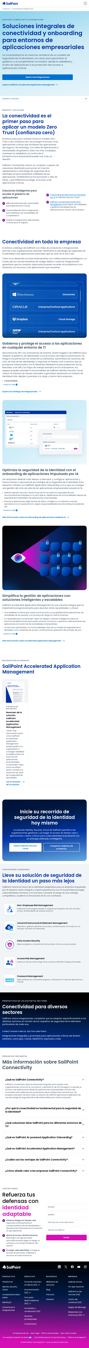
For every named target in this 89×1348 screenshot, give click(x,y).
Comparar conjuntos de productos (61, 847)
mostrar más (9, 384)
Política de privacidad (50, 1333)
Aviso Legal (34, 1333)
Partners (50, 1294)
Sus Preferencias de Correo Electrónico (50, 1337)
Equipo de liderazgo (77, 1307)
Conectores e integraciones (8, 1309)
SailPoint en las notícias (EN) (75, 1293)
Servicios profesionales (30, 1317)
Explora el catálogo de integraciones (19, 391)
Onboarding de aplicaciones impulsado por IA (68, 196)
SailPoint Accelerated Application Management (65, 203)
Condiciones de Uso (21, 1333)
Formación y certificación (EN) (32, 1310)
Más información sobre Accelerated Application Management (31, 640)
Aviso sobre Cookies (68, 1333)
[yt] (78, 1266)
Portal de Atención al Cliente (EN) (32, 1283)
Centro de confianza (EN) (75, 1301)
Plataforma (7, 1281)
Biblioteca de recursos (52, 1283)
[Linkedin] (59, 1266)
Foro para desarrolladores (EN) (31, 1300)
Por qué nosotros (76, 1286)
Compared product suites (11, 1296)
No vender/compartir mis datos (16, 1337)
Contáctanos (30, 1324)
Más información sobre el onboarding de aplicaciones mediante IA (34, 517)
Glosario (50, 1299)
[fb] (72, 1266)
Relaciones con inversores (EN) (75, 1313)
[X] (65, 1266)
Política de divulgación (77, 1337)
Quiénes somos (75, 1281)
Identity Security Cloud (9, 1288)
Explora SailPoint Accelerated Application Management (28, 84)
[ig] (85, 1266)
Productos (6, 9)
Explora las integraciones (38, 77)
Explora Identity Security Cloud (25, 847)
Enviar (66, 1237)
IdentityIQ (6, 1302)
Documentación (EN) (31, 1291)
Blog (48, 1289)
